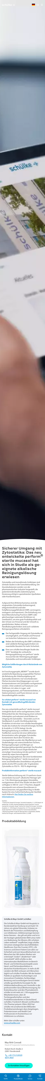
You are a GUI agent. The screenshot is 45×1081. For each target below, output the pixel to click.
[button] (42, 5)
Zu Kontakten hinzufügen (19, 1066)
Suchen (5, 1077)
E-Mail (11, 1058)
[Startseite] (8, 5)
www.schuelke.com (12, 1023)
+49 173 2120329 (15, 1055)
